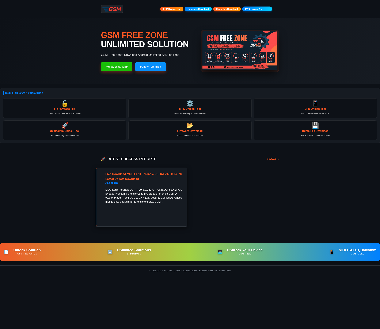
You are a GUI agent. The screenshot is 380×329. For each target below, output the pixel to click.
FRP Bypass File (171, 9)
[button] (275, 8)
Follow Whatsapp (117, 66)
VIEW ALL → (273, 159)
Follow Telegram (150, 66)
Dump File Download (227, 9)
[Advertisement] (190, 304)
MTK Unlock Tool (254, 9)
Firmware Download (198, 9)
